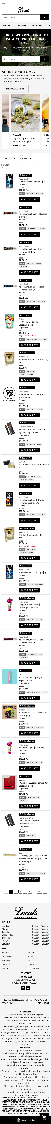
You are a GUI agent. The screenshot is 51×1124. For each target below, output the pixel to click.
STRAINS (6, 960)
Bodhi (21, 853)
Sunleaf (22, 462)
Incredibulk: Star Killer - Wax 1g (33, 359)
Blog (30, 956)
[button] (3, 4)
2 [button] (15, 892)
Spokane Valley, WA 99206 (25, 982)
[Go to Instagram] (23, 988)
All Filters (10, 158)
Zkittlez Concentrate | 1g (30, 535)
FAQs (29, 960)
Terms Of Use (43, 1003)
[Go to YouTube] (28, 988)
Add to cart (31, 199)
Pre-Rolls (37, 25)
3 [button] (20, 892)
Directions (33, 968)
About (30, 952)
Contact (31, 964)
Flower (22, 25)
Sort (22, 155)
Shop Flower (20, 145)
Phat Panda (23, 392)
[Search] (44, 17)
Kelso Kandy (24, 179)
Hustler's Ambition (26, 427)
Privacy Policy (8, 1003)
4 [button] (25, 892)
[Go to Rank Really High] (25, 1120)
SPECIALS (6, 968)
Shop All (8, 25)
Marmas (22, 780)
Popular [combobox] (23, 158)
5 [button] (29, 892)
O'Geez (22, 319)
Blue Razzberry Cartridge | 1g (33, 572)
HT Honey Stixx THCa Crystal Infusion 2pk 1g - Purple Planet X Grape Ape (33, 858)
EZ (20, 675)
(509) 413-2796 (25, 977)
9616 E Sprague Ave (25, 980)
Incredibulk (23, 357)
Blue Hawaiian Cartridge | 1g (32, 181)
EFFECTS (6, 964)
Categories (8, 956)
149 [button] (39, 892)
